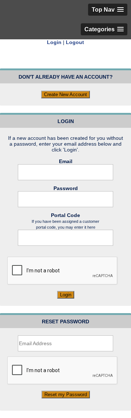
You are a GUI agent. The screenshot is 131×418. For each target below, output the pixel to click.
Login (54, 42)
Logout (75, 42)
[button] (107, 10)
